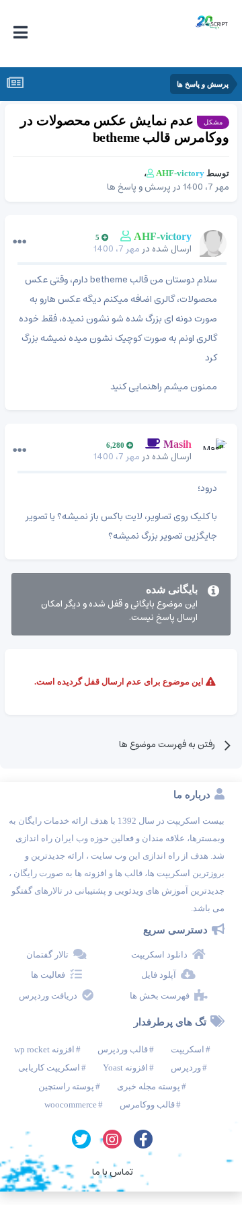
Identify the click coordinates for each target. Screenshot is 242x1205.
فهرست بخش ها (160, 995)
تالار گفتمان (47, 954)
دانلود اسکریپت (159, 954)
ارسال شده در (142, 249)
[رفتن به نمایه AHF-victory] (213, 243)
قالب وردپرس (122, 1049)
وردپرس (186, 1067)
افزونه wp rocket (44, 1049)
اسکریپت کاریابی (49, 1067)
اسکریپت (187, 1049)
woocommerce (70, 1104)
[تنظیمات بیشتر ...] (19, 242)
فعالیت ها (48, 975)
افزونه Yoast (125, 1067)
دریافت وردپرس (48, 995)
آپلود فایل (158, 975)
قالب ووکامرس (147, 1104)
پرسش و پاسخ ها (139, 187)
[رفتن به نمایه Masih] (213, 451)
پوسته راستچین (66, 1086)
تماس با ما (112, 1172)
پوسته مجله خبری (148, 1086)
